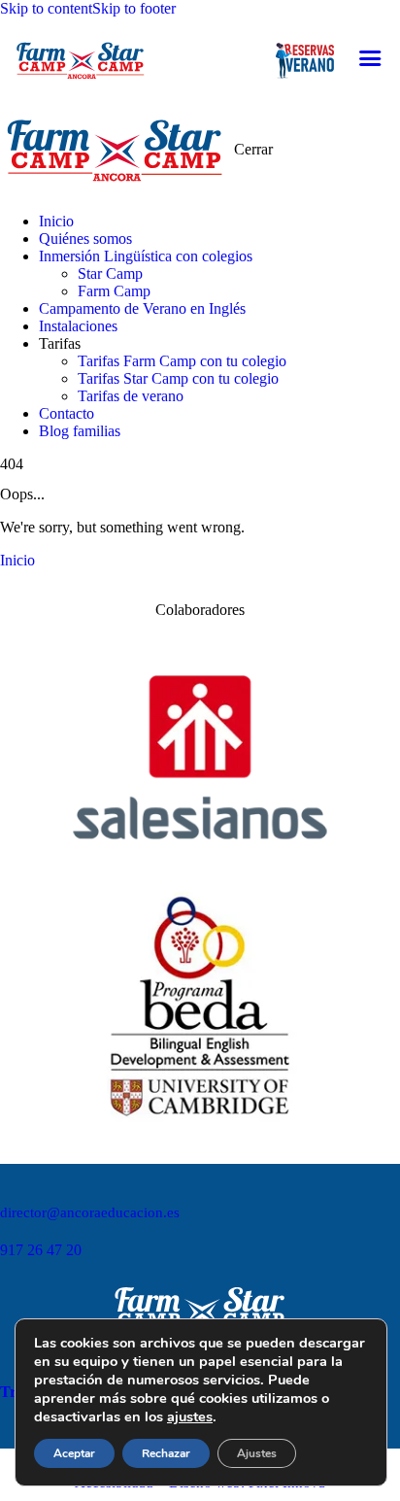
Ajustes (257, 1453)
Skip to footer (134, 8)
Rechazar (166, 1453)
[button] (370, 59)
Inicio (17, 560)
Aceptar (74, 1453)
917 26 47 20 (41, 1250)
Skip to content (46, 8)
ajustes (190, 1416)
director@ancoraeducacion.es (90, 1212)
